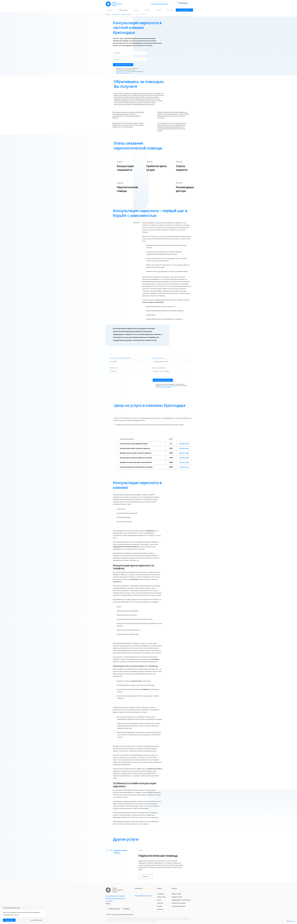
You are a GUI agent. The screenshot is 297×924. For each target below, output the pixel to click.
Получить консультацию (123, 65)
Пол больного (113, 368)
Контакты (170, 10)
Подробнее (145, 876)
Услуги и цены (123, 10)
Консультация (184, 444)
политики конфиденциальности (125, 70)
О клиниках (109, 10)
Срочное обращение (184, 10)
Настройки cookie (36, 920)
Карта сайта (109, 901)
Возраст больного (158, 358)
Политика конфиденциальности (115, 898)
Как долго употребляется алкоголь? (120, 358)
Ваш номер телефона (159, 368)
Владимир (126, 909)
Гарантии (147, 10)
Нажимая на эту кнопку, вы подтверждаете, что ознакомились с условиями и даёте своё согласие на (171, 386)
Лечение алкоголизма (178, 903)
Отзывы (158, 10)
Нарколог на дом (126, 14)
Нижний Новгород (114, 909)
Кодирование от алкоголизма (181, 900)
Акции (136, 10)
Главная (108, 14)
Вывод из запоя (176, 894)
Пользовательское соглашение (115, 896)
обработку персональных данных (124, 73)
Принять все (9, 920)
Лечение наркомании (178, 906)
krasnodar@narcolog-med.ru (159, 4)
